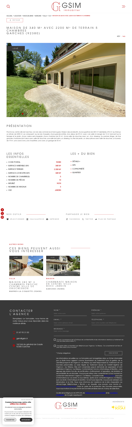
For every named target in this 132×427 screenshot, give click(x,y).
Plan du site (74, 418)
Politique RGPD (104, 418)
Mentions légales (83, 418)
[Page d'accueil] (66, 6)
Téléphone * (98, 319)
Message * (59, 329)
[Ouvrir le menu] (123, 6)
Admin (91, 418)
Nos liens (96, 418)
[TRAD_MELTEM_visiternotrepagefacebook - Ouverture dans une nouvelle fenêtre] (2, 209)
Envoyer (113, 353)
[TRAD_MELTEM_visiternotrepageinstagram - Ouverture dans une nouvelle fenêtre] (2, 217)
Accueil (9, 15)
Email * (57, 319)
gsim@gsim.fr (22, 339)
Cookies (111, 418)
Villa (45, 15)
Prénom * (97, 310)
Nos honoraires (65, 418)
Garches (38, 15)
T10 (50, 15)
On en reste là (25, 399)
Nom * (57, 310)
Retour (16, 20)
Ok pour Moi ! (26, 420)
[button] (22, 113)
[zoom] (66, 80)
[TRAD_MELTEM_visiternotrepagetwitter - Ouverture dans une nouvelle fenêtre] (2, 213)
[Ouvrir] (8, 6)
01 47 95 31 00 (22, 332)
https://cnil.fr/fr (109, 375)
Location (17, 15)
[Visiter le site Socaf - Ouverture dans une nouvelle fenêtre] (118, 407)
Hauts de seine (28, 15)
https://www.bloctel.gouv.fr (66, 386)
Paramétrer (10, 420)
